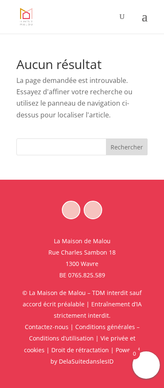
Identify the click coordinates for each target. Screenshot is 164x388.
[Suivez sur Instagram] (93, 210)
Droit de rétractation (80, 350)
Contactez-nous (47, 327)
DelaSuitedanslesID (86, 361)
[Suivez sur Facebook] (71, 210)
